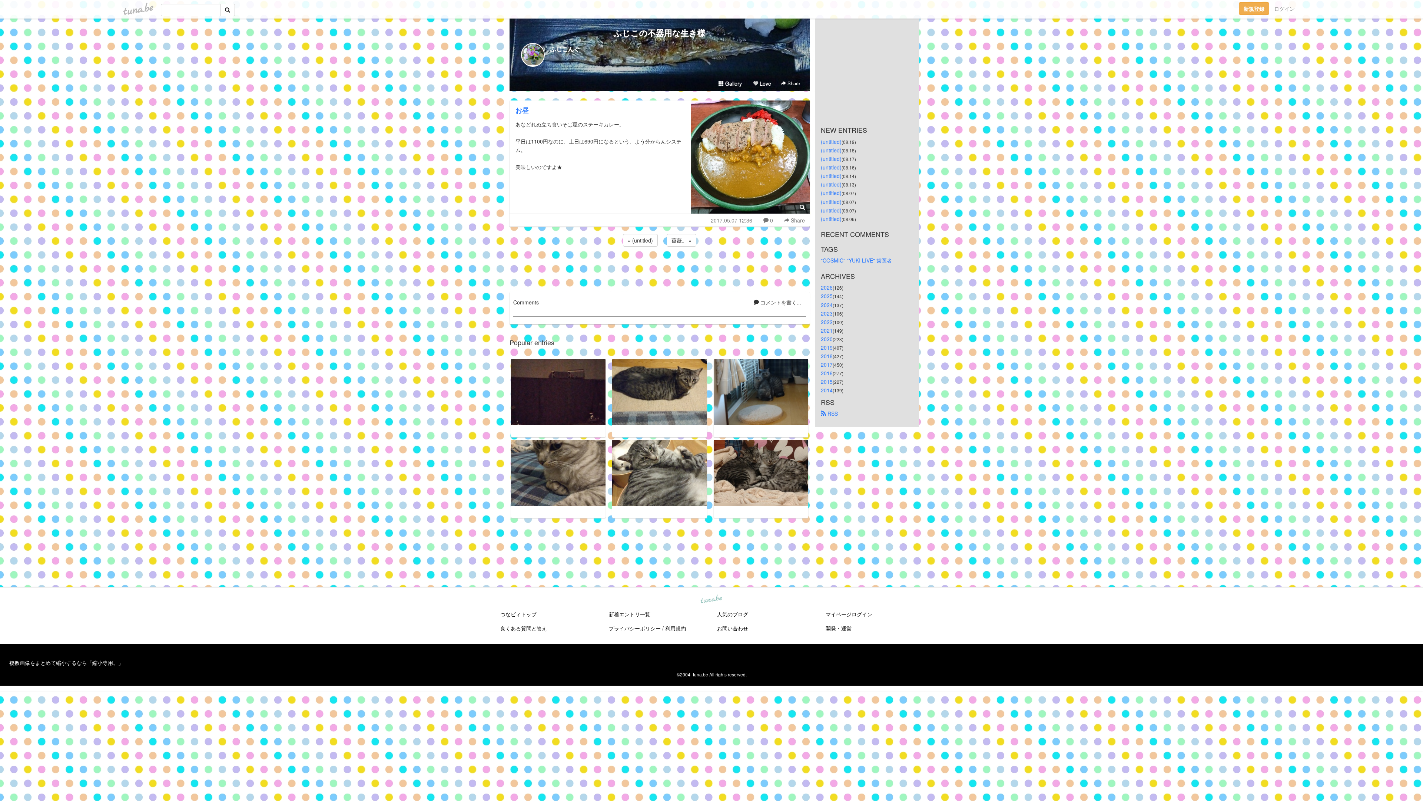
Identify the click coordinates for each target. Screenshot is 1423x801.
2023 (827, 313)
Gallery (733, 83)
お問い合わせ (732, 628)
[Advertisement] (660, 268)
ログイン (1284, 8)
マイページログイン (849, 614)
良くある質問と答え (523, 628)
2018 (827, 356)
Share (793, 83)
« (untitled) (640, 240)
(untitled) (831, 141)
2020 (827, 339)
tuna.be (711, 599)
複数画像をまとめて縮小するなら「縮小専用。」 (66, 662)
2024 (827, 305)
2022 (827, 322)
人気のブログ (732, 614)
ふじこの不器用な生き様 (660, 33)
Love (764, 83)
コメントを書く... (780, 302)
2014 (827, 390)
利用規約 (675, 628)
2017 (827, 364)
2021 (827, 330)
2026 (827, 287)
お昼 (522, 110)
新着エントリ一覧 (629, 614)
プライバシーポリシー (635, 628)
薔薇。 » (681, 240)
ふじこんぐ (565, 48)
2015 (827, 381)
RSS (832, 413)
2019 (827, 347)
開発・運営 (839, 628)
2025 (827, 296)
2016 (827, 373)
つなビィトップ (518, 614)
